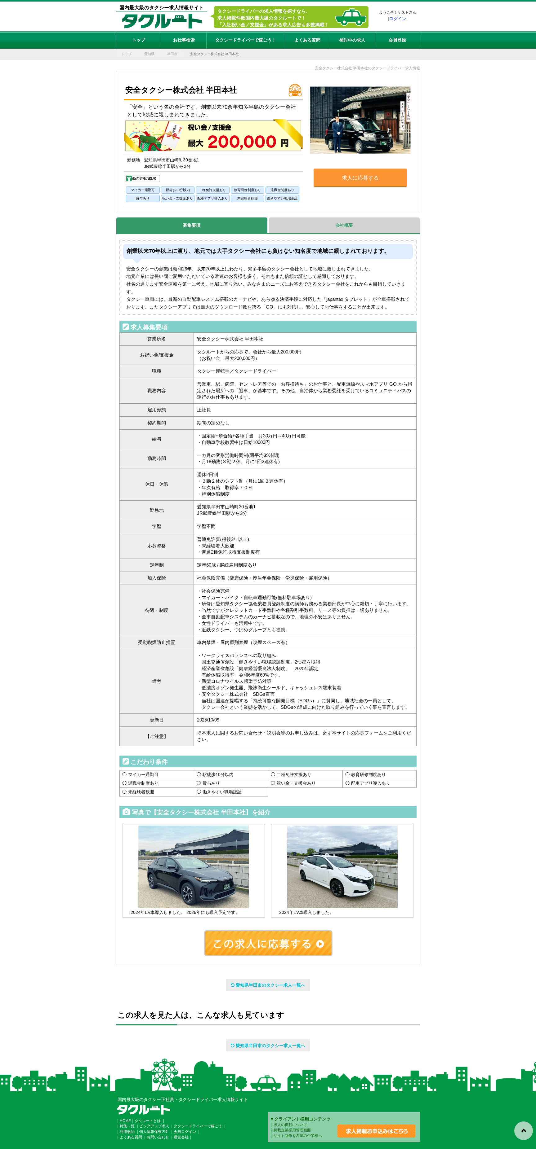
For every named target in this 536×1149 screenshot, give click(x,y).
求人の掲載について (290, 1125)
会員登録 (397, 39)
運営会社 (181, 1137)
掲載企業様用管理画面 (292, 1130)
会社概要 (344, 225)
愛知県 (149, 54)
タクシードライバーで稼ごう (198, 1126)
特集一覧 (127, 1126)
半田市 (172, 54)
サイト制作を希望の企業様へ (298, 1136)
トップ (138, 39)
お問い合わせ (158, 1137)
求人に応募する (360, 178)
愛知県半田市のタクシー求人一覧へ (269, 985)
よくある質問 (307, 39)
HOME (125, 1121)
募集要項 (191, 225)
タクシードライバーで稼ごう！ (245, 39)
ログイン (397, 18)
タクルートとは (148, 1121)
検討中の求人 (352, 39)
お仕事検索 (184, 39)
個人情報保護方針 (154, 1131)
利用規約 (127, 1131)
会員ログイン (185, 1131)
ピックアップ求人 (154, 1126)
